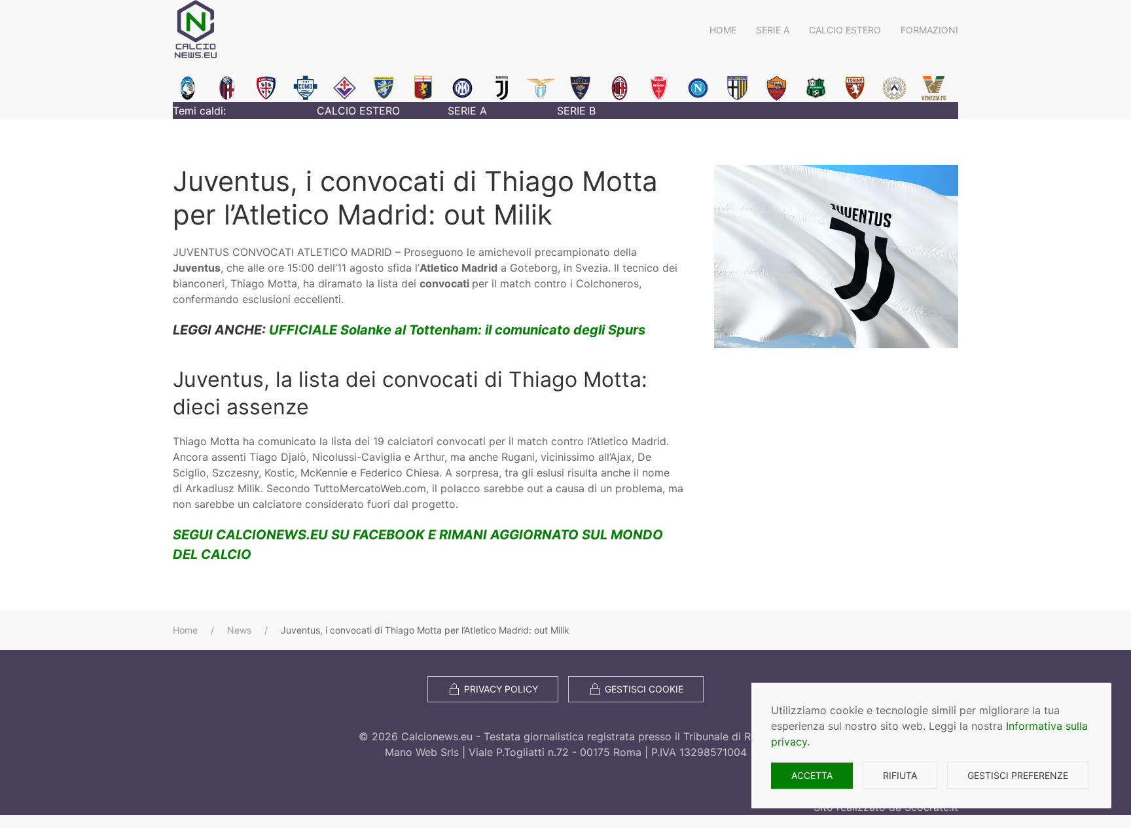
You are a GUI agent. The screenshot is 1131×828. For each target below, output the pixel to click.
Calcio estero (845, 29)
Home (722, 29)
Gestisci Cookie (644, 688)
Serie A (772, 29)
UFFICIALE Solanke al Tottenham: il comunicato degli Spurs (457, 330)
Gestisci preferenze (1017, 775)
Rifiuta (900, 775)
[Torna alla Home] (196, 30)
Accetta (812, 775)
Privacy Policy (501, 688)
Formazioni (929, 29)
